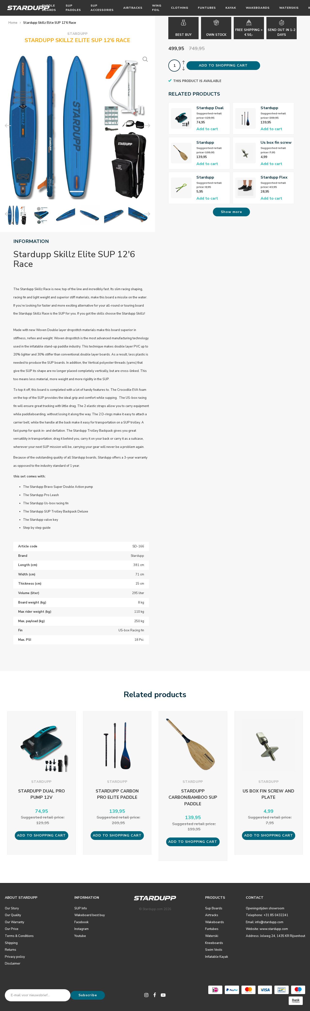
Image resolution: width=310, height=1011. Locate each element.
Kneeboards (214, 943)
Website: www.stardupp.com (267, 929)
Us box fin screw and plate (276, 142)
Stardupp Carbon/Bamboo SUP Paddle (211, 142)
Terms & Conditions (19, 936)
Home (12, 23)
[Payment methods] (215, 990)
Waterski (211, 936)
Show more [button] (231, 212)
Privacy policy (15, 957)
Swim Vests (213, 950)
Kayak (230, 8)
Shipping (11, 943)
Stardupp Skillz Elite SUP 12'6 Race (49, 23)
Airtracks (132, 8)
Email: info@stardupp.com (264, 922)
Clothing (179, 8)
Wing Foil (156, 8)
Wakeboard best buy (89, 915)
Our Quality (13, 915)
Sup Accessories (102, 8)
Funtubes (207, 8)
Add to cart (207, 129)
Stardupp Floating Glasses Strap (210, 177)
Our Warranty (14, 922)
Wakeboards (258, 8)
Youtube (80, 936)
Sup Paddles (73, 8)
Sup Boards (213, 908)
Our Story (12, 908)
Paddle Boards (49, 8)
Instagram (81, 929)
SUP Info (80, 908)
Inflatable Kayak (216, 957)
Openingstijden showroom (265, 908)
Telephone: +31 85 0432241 (267, 915)
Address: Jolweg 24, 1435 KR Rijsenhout (275, 936)
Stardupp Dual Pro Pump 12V (210, 108)
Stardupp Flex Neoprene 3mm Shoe (275, 177)
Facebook (81, 922)
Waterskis (289, 8)
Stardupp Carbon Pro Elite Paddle (276, 108)
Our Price (11, 929)
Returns (10, 950)
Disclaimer (12, 963)
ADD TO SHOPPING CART (223, 65)
